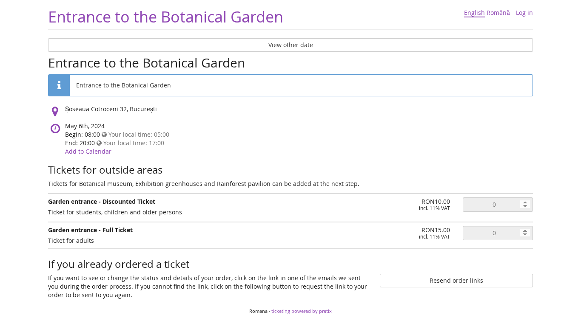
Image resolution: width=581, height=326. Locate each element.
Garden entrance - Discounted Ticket (101, 201)
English (474, 12)
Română (498, 12)
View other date (290, 45)
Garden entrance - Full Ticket (90, 230)
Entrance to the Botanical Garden (165, 16)
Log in (524, 12)
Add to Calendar (88, 151)
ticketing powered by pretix (301, 311)
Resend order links (456, 280)
